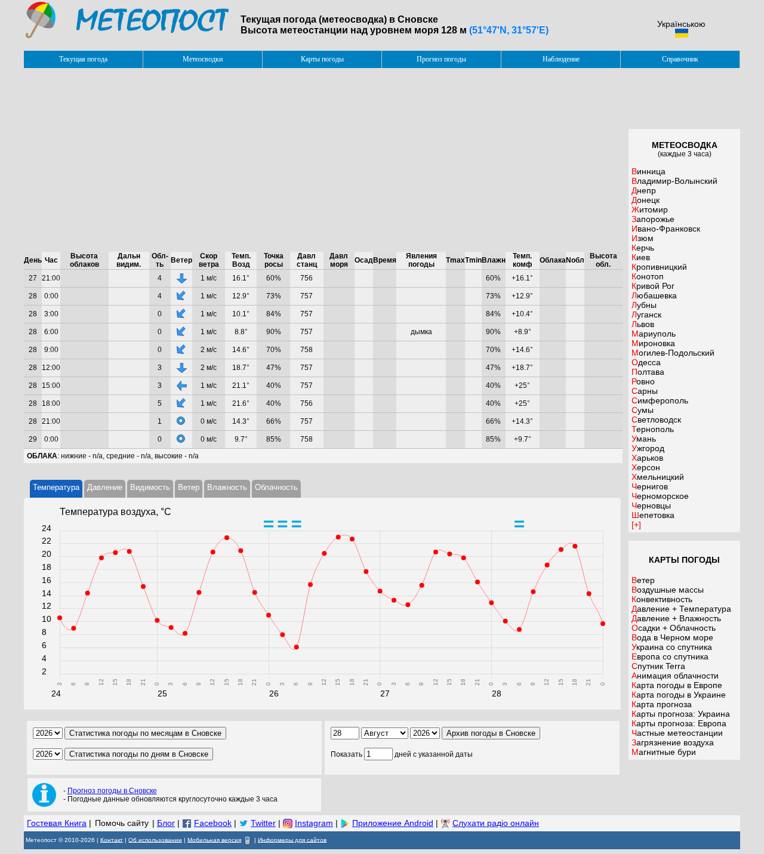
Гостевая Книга (57, 823)
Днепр (643, 190)
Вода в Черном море (672, 637)
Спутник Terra (658, 666)
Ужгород (647, 448)
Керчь (642, 247)
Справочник (680, 59)
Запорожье (652, 219)
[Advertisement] (323, 159)
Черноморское (660, 496)
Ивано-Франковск (665, 228)
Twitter (263, 823)
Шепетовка (652, 515)
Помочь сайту (122, 823)
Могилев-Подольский (672, 352)
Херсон (645, 467)
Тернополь (652, 429)
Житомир (649, 209)
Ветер (188, 487)
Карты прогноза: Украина (680, 714)
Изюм (642, 238)
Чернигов (649, 486)
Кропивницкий (659, 267)
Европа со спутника (669, 656)
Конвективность (661, 599)
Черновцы (651, 505)
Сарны (644, 391)
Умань (643, 438)
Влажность (227, 487)
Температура (56, 487)
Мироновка (653, 343)
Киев (640, 257)
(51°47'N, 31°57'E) (509, 30)
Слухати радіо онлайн (495, 823)
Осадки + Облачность (673, 628)
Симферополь (659, 400)
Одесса (646, 362)
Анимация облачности (675, 675)
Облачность (276, 487)
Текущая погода (83, 59)
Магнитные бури (663, 752)
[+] (636, 524)
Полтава (647, 372)
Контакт (111, 839)
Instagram (314, 823)
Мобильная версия (214, 839)
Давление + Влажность (676, 618)
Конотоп (647, 276)
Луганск (646, 314)
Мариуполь (653, 333)
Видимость (150, 487)
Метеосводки (203, 59)
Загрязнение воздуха (672, 742)
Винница (648, 171)
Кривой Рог (652, 286)
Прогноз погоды (441, 59)
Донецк (645, 200)
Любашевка (654, 295)
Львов (642, 324)
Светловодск (656, 419)
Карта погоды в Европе (676, 685)
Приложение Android (392, 823)
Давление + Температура (681, 608)
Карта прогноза (661, 704)
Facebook (213, 823)
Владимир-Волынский (674, 181)
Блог (166, 823)
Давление (104, 487)
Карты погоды (322, 59)
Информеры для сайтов (292, 839)
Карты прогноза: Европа (678, 723)
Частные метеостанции (677, 733)
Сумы (642, 410)
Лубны (644, 305)
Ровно (643, 381)
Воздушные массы (667, 589)
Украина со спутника (671, 647)
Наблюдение (561, 59)
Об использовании (155, 839)
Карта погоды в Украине (678, 694)
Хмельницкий (657, 477)
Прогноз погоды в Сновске (112, 791)
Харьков (647, 458)
